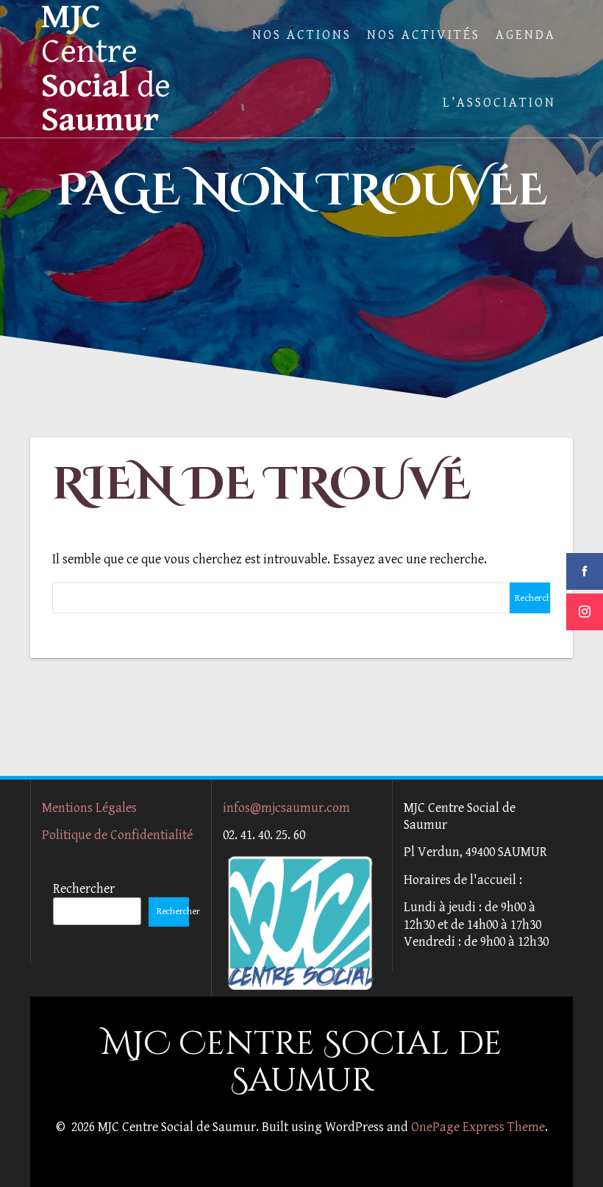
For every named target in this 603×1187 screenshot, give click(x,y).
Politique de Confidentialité (117, 835)
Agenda (526, 35)
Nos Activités (423, 35)
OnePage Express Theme (478, 1127)
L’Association (499, 102)
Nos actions (302, 35)
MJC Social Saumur (106, 69)
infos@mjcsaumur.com (286, 808)
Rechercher (84, 889)
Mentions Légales (89, 808)
